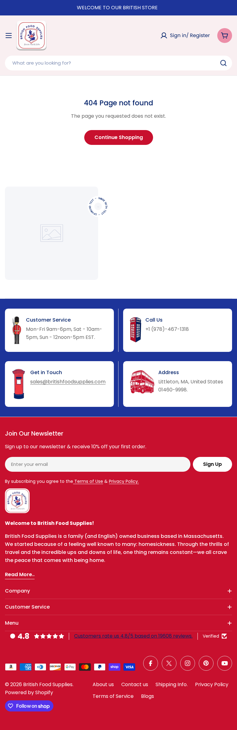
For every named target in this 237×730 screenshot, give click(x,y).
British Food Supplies (48, 684)
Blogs (147, 696)
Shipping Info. (172, 684)
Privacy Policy (211, 684)
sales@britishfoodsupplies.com (68, 381)
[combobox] (118, 63)
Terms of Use (88, 481)
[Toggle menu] (8, 35)
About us (103, 684)
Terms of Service (113, 696)
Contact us (134, 684)
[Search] (223, 63)
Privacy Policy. (124, 481)
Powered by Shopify (29, 692)
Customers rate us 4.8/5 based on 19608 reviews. (133, 635)
